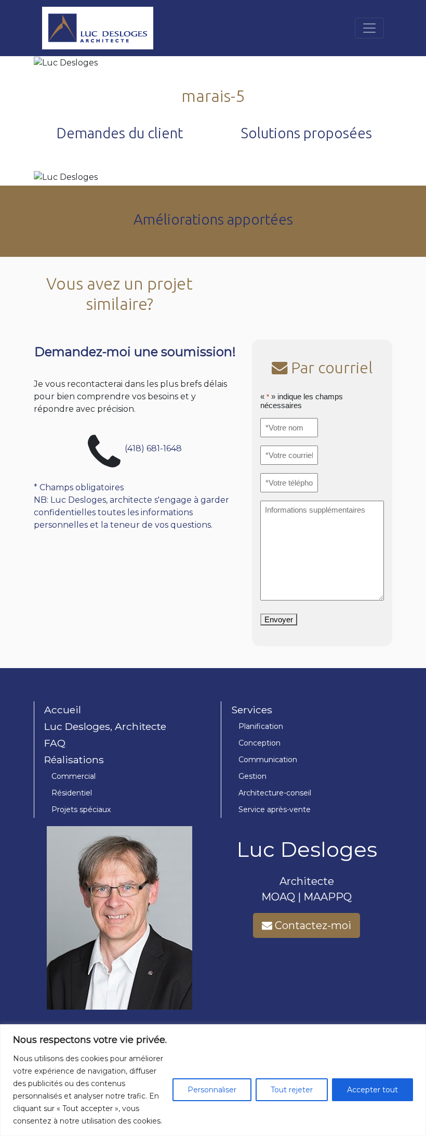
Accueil (62, 709)
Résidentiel (71, 793)
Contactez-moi (311, 925)
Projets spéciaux (81, 809)
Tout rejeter (292, 1089)
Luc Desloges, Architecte (105, 726)
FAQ (54, 743)
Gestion (252, 776)
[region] (213, 1080)
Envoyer (278, 619)
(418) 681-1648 (153, 448)
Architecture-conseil (274, 793)
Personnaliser (212, 1089)
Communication (267, 759)
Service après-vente (274, 809)
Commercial (73, 776)
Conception (259, 743)
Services (251, 709)
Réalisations (74, 759)
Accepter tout (372, 1089)
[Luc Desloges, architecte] (97, 28)
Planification (260, 726)
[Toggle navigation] (369, 28)
